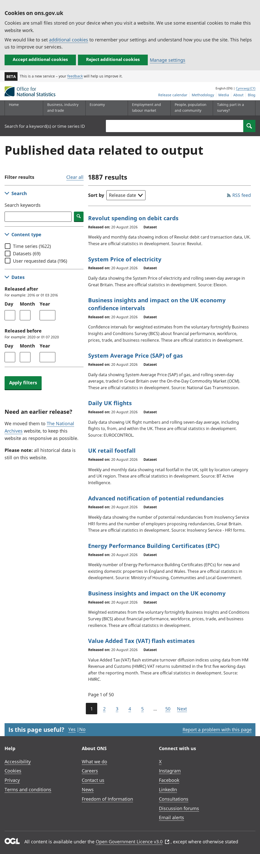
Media (223, 94)
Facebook (169, 780)
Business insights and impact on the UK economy (157, 593)
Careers (90, 771)
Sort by (96, 195)
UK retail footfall (112, 450)
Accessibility (18, 761)
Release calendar (172, 94)
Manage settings (167, 60)
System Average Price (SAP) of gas (135, 355)
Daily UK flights (110, 403)
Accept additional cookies (40, 59)
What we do (94, 761)
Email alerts (171, 817)
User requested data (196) (40, 261)
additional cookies (68, 40)
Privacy (12, 780)
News (88, 789)
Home (14, 104)
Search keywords (23, 205)
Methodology (203, 94)
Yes (72, 729)
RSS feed (241, 195)
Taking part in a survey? (230, 107)
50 (167, 709)
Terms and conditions (28, 789)
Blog (251, 94)
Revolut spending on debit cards (133, 218)
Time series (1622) (32, 246)
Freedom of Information (107, 799)
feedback (75, 76)
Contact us (93, 780)
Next (182, 709)
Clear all (75, 177)
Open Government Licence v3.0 (129, 842)
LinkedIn (168, 789)
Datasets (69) (26, 253)
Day (9, 304)
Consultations (173, 799)
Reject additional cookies (113, 59)
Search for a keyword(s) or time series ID (45, 126)
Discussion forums (179, 808)
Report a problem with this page (217, 729)
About (238, 94)
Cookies (13, 771)
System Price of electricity (124, 259)
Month (27, 304)
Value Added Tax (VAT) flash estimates (141, 640)
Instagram (170, 771)
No (82, 729)
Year (45, 304)
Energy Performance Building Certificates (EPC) (153, 545)
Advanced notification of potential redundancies (156, 498)
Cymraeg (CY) (245, 88)
